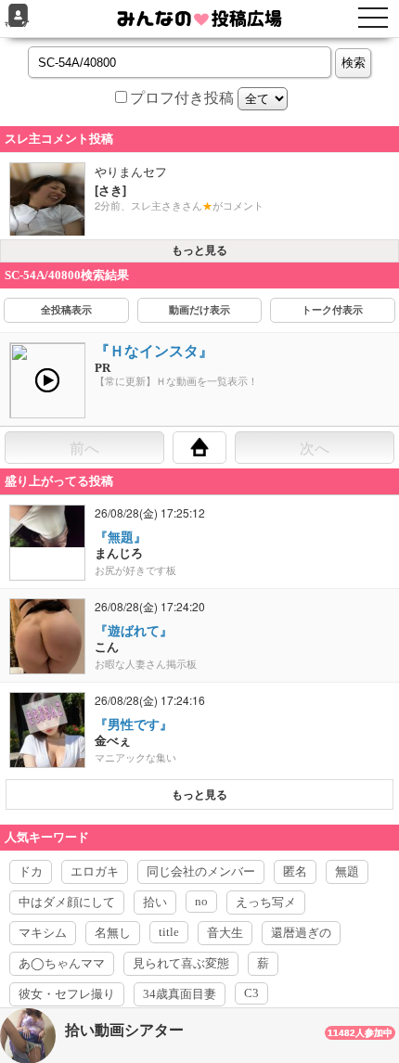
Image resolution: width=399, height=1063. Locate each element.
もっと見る (199, 250)
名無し (113, 933)
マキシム (43, 933)
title (169, 932)
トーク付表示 (332, 309)
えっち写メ (266, 902)
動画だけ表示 (199, 309)
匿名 (295, 871)
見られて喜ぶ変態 (181, 963)
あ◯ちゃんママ (62, 963)
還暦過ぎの (301, 933)
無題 (347, 871)
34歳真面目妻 (179, 994)
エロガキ (95, 871)
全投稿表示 (66, 309)
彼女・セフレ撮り (67, 994)
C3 (251, 993)
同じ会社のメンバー (201, 871)
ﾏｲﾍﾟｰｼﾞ (18, 24)
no (201, 901)
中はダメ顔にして (67, 902)
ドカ (31, 871)
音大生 (225, 933)
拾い (155, 902)
